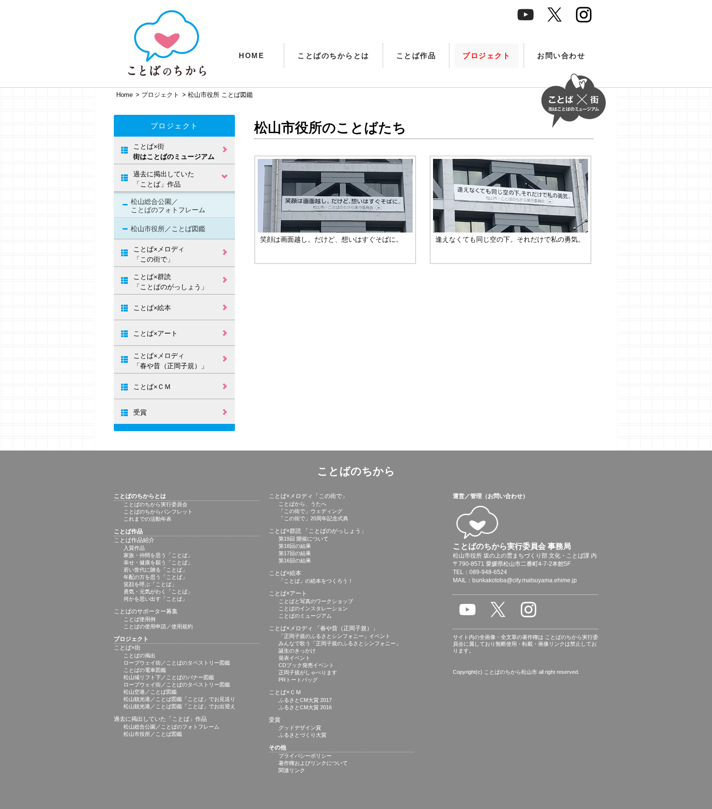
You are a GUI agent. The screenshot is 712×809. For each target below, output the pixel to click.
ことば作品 (416, 55)
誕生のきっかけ (297, 650)
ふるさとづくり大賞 (302, 735)
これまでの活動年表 (147, 519)
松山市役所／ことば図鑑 (168, 229)
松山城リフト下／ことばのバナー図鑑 (169, 677)
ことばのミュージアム (305, 616)
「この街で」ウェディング (310, 511)
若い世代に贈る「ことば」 (155, 570)
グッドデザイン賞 (300, 728)
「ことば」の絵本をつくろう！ (316, 581)
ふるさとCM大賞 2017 (305, 700)
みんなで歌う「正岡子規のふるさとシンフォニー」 (340, 643)
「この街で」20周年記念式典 (313, 518)
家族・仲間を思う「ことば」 (158, 555)
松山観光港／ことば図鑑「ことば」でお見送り (179, 699)
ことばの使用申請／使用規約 (158, 626)
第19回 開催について (303, 539)
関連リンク (292, 770)
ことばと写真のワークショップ (316, 601)
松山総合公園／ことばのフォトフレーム (168, 206)
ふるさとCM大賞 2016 (305, 707)
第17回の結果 (295, 553)
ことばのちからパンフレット (158, 511)
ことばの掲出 (139, 655)
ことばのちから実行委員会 (155, 504)
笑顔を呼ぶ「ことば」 (150, 584)
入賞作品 (134, 548)
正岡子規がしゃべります (308, 672)
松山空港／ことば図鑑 (150, 692)
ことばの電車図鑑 (145, 670)
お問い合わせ (561, 55)
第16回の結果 (295, 560)
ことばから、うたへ (302, 504)
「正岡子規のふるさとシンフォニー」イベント (334, 636)
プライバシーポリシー (305, 756)
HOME (251, 55)
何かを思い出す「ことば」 (155, 599)
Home (124, 94)
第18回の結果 (295, 546)
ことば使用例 (139, 619)
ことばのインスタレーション (313, 608)
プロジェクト (487, 55)
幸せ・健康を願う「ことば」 (158, 562)
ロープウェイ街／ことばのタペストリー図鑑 (177, 663)
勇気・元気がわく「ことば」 (158, 591)
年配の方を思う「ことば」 (155, 577)
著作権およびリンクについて (313, 763)
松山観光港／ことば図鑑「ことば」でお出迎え (179, 706)
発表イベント (294, 658)
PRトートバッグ (298, 680)
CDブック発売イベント (306, 665)
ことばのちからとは (333, 55)
